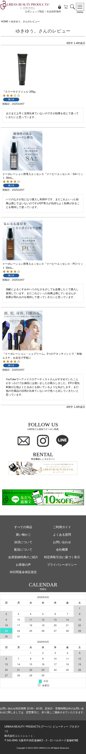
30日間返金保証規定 (23, 572)
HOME (4, 21)
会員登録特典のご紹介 (23, 557)
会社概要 (62, 549)
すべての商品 (23, 527)
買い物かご (23, 534)
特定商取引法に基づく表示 (62, 557)
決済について (23, 542)
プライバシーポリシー (62, 564)
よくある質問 (62, 534)
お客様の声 (23, 564)
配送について (23, 549)
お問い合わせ (62, 542)
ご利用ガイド (62, 527)
